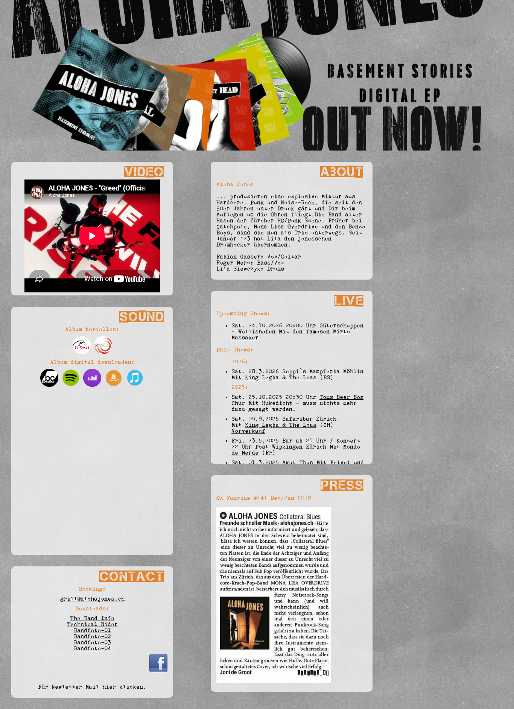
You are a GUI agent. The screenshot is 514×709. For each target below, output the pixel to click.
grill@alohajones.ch (92, 599)
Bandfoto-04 (92, 648)
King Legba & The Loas (280, 377)
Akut (289, 462)
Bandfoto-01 (92, 630)
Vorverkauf (248, 431)
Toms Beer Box (341, 397)
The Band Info (92, 618)
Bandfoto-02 (92, 636)
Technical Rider (92, 624)
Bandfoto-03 (92, 642)
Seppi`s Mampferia (311, 371)
